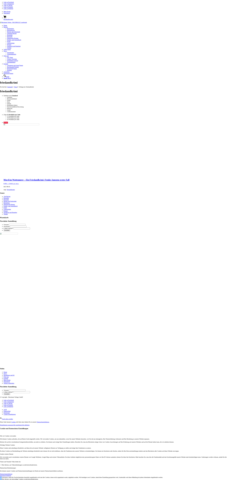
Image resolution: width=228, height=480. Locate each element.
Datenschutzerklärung (43, 422)
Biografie (6, 199)
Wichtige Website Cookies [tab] (7, 445)
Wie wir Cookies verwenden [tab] (8, 436)
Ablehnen (8, 475)
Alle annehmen (17, 425)
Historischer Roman (9, 204)
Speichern (3, 475)
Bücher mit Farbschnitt (10, 201)
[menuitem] (116, 11)
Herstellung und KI (9, 375)
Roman (6, 211)
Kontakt (6, 378)
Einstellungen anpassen (6, 425)
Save (6, 122)
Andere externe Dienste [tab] (6, 454)
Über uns (6, 377)
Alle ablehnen (25, 425)
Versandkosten (11, 189)
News (5, 373)
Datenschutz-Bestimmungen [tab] (8, 468)
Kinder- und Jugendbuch (11, 206)
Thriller (6, 214)
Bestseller (6, 198)
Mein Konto (7, 11)
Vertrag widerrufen (9, 383)
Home (5, 372)
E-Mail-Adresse (8, 228)
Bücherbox (7, 203)
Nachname (7, 226)
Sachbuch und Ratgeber (10, 212)
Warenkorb (7, 13)
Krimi (5, 207)
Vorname (6, 224)
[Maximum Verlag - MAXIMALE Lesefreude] (13, 22)
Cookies (13, 422)
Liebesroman (7, 209)
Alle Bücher (7, 196)
